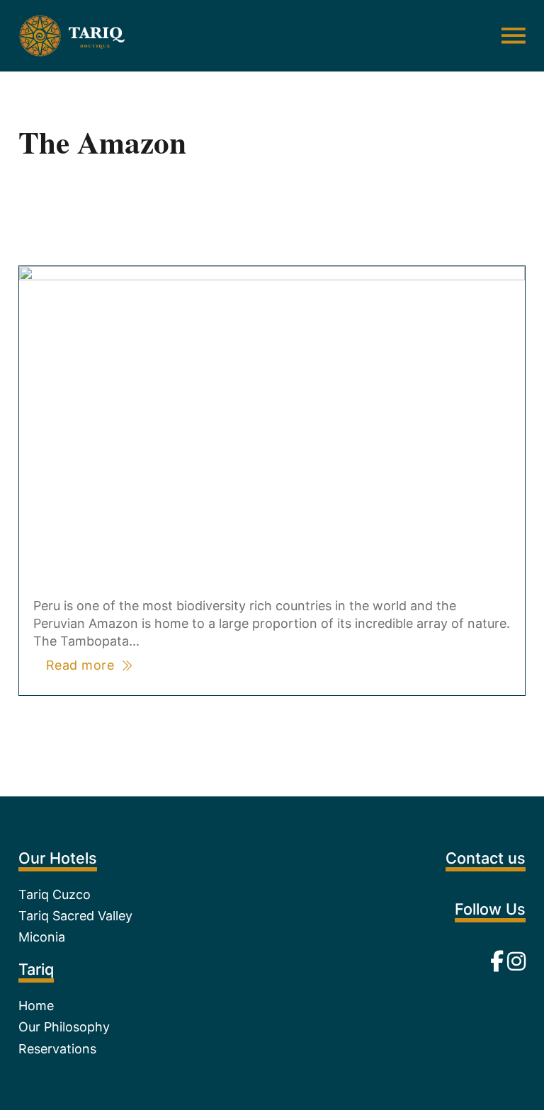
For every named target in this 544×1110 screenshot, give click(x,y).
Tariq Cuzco (54, 894)
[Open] (514, 36)
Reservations (57, 1048)
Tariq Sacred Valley (75, 915)
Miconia (41, 936)
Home (36, 1005)
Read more (80, 665)
